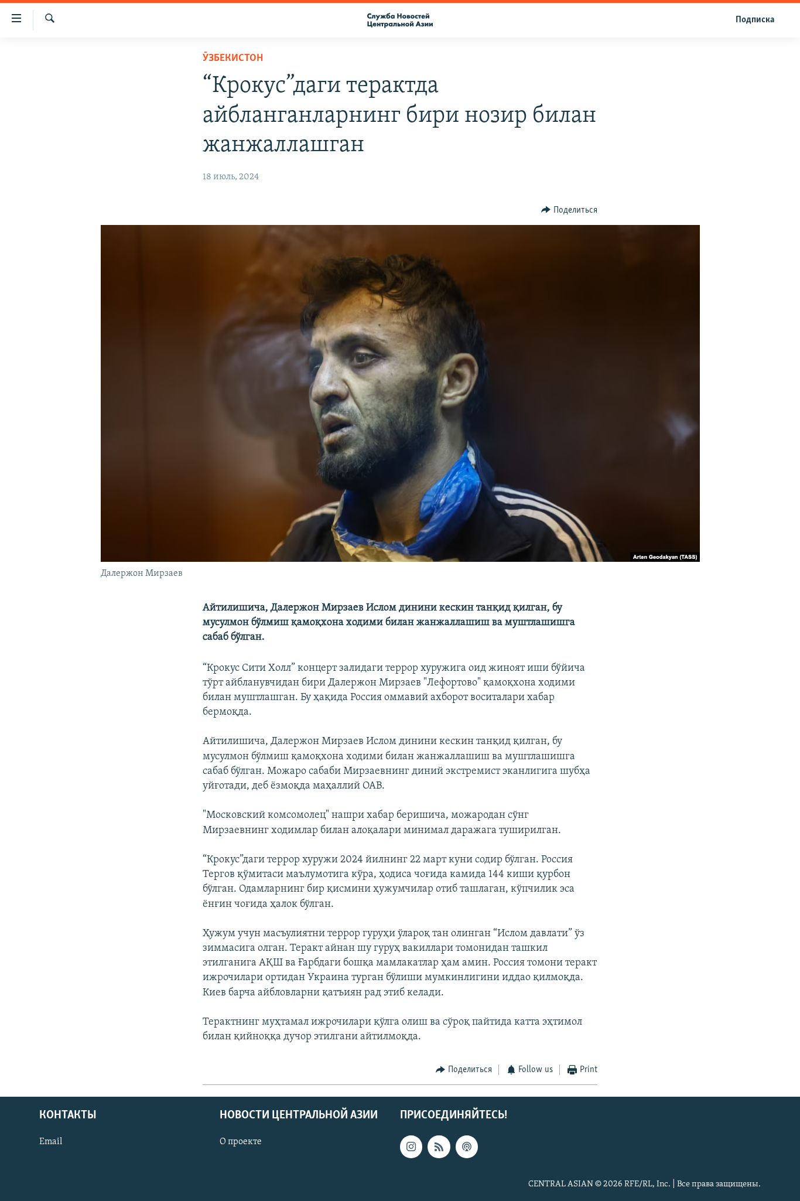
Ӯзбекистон (233, 58)
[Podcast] (467, 1146)
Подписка (755, 20)
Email (50, 1142)
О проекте (241, 1142)
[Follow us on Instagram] (411, 1146)
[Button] (569, 210)
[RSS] (439, 1146)
